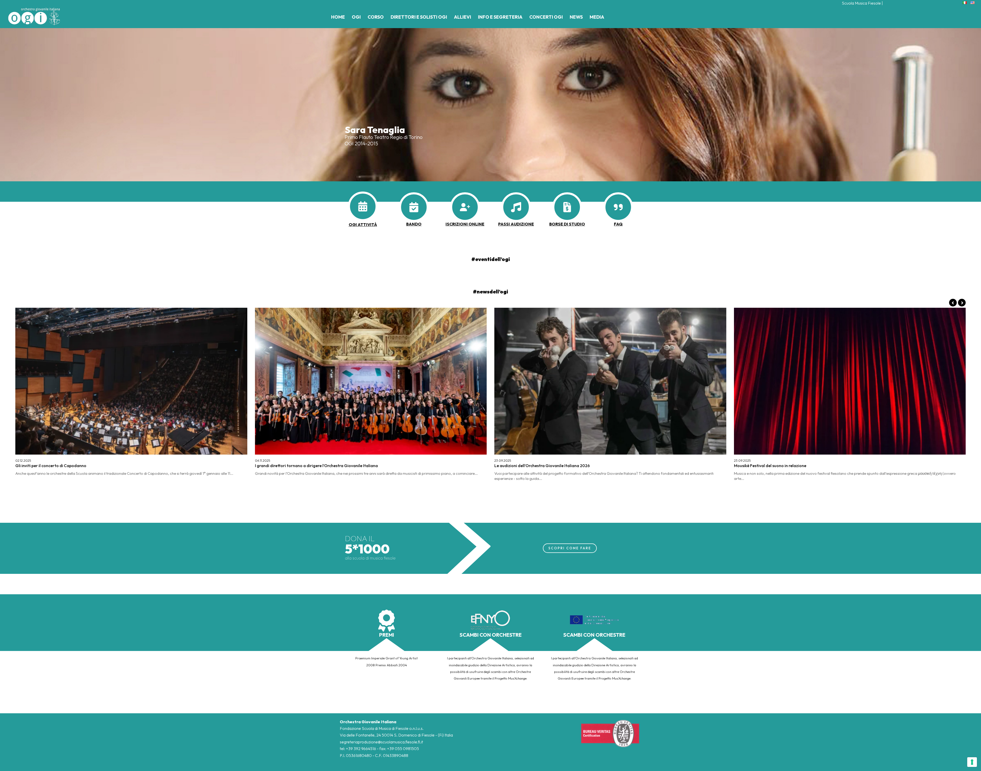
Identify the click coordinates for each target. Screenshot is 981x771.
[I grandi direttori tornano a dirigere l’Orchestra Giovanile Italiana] (371, 381)
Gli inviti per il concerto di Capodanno (50, 465)
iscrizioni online (465, 224)
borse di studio (567, 224)
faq (618, 224)
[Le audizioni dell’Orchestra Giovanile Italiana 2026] (610, 381)
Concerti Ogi (546, 17)
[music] (516, 207)
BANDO (414, 224)
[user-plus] (465, 207)
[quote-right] (618, 207)
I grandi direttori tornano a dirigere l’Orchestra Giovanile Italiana (316, 465)
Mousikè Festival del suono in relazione (770, 465)
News (576, 17)
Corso (376, 17)
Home (338, 17)
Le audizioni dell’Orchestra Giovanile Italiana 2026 (542, 465)
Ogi (356, 17)
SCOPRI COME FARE (569, 548)
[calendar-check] (414, 207)
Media (597, 17)
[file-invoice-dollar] (567, 207)
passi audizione (516, 224)
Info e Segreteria (500, 17)
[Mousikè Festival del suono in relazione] (850, 381)
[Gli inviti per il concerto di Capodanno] (131, 381)
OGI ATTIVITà (363, 224)
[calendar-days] (363, 206)
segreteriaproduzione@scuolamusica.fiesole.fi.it (381, 741)
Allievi (462, 17)
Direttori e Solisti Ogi (419, 17)
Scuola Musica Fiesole (861, 3)
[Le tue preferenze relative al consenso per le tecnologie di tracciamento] (972, 762)
